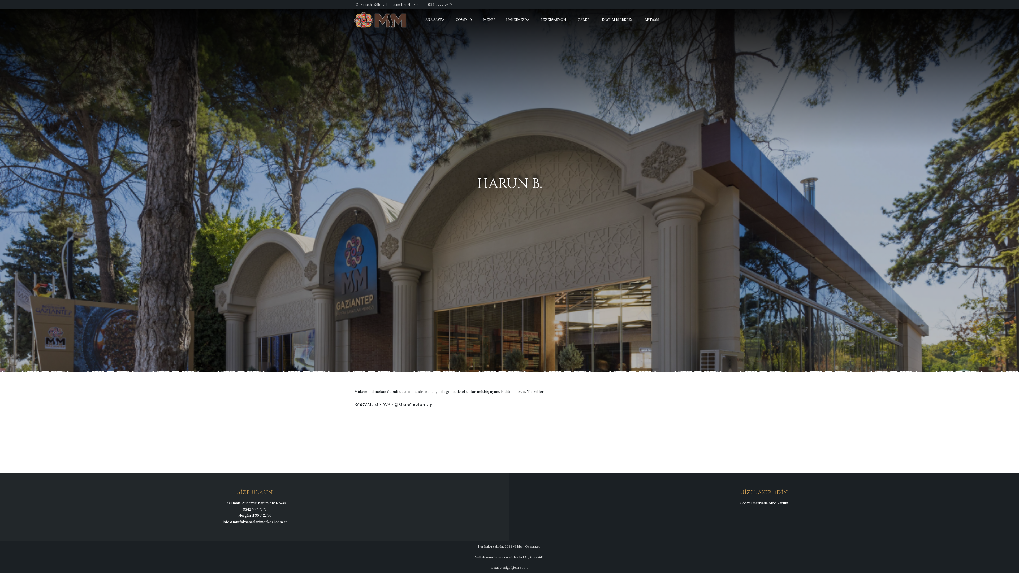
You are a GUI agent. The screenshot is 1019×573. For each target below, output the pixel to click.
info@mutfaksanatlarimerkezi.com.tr (255, 521)
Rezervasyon (553, 20)
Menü (489, 20)
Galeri (584, 20)
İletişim (651, 20)
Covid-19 (464, 20)
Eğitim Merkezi (617, 20)
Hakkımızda (517, 20)
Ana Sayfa (434, 20)
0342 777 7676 (440, 4)
